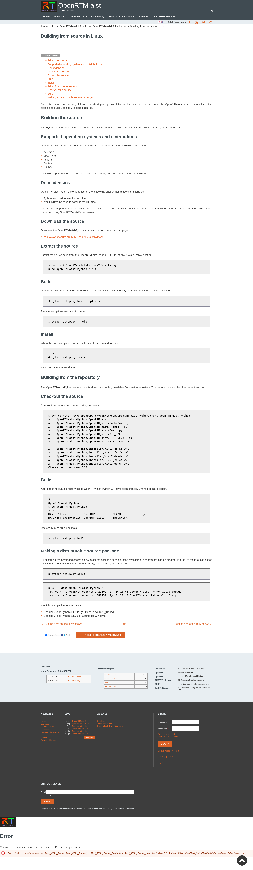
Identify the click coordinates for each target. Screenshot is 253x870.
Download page (74, 677)
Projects (143, 16)
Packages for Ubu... (80, 726)
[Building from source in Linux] (162, 22)
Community (97, 16)
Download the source (60, 71)
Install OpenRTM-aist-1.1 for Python (106, 26)
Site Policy (101, 721)
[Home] (49, 6)
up (124, 623)
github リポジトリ (165, 757)
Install (51, 82)
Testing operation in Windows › (193, 623)
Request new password (168, 737)
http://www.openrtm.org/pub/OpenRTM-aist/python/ (73, 237)
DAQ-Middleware (162, 688)
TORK (157, 684)
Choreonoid (160, 668)
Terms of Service (104, 724)
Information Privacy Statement (110, 726)
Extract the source (58, 75)
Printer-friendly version (100, 634)
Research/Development (121, 16)
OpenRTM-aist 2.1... (80, 721)
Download (59, 16)
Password (163, 728)
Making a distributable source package (70, 97)
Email (43, 792)
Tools (106, 683)
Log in (183, 22)
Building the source (56, 60)
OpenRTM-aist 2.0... (80, 729)
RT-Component (110, 675)
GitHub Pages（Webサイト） (170, 751)
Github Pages (173, 22)
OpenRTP (159, 676)
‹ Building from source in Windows (62, 623)
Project (44, 737)
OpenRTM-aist (79, 5)
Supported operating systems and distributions (75, 64)
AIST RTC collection (163, 680)
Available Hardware (49, 740)
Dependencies (56, 67)
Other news (90, 737)
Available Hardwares (164, 16)
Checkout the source (60, 90)
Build (50, 78)
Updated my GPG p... (81, 724)
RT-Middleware (110, 679)
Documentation (78, 16)
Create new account (166, 734)
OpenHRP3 (159, 672)
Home (46, 16)
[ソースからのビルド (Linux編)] (159, 22)
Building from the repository (61, 86)
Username (163, 722)
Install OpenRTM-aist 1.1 (66, 26)
